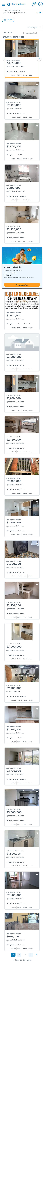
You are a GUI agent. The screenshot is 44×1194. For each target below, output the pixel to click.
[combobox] (34, 27)
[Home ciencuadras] (16, 5)
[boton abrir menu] (3, 4)
